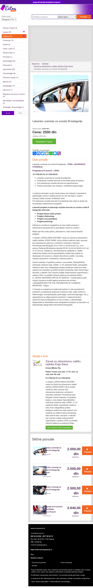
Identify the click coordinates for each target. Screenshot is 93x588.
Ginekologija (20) (9, 61)
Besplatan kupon (44, 141)
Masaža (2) (7, 81)
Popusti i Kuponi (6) (10, 28)
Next (85, 95)
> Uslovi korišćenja (65, 562)
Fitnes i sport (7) (9, 48)
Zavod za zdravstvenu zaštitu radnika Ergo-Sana (53, 66)
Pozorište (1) (7, 57)
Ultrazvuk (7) (7, 90)
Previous (36, 95)
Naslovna (35, 63)
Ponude (8, 113)
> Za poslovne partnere (38, 562)
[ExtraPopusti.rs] (14, 8)
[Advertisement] (60, 45)
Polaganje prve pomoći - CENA (45, 170)
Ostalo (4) (6, 44)
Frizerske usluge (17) (10, 77)
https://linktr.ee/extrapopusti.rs (41, 549)
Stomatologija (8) (9, 73)
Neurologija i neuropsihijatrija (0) (13, 101)
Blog (32, 554)
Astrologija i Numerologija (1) (13, 107)
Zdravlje (45, 63)
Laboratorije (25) (9, 69)
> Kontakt (34, 565)
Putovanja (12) (8, 40)
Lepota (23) (7, 32)
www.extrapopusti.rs (38, 528)
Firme (20, 113)
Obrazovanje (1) (9, 52)
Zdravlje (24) (7, 36)
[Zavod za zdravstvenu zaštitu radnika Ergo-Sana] (37, 362)
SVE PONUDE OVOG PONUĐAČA (59, 427)
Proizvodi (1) (7, 65)
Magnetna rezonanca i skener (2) (14, 95)
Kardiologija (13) (9, 86)
